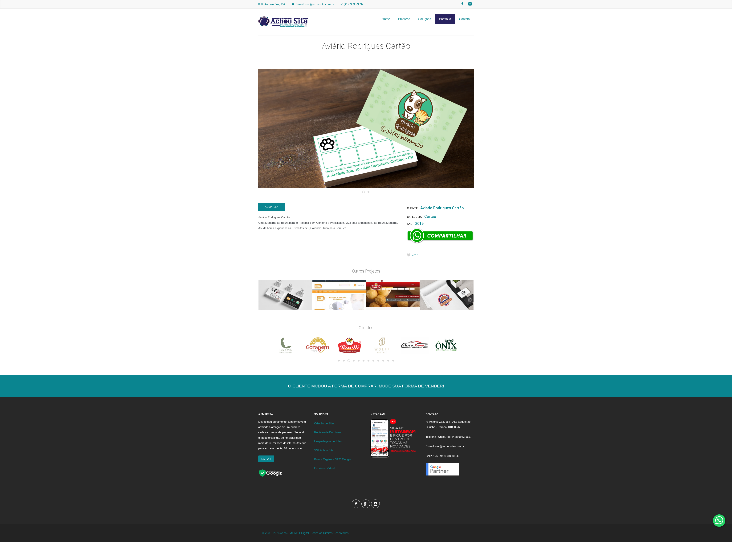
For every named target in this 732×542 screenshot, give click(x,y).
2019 (419, 223)
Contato (464, 19)
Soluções (424, 19)
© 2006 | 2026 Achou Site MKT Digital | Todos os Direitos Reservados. (305, 533)
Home (386, 19)
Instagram (470, 4)
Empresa (404, 19)
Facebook (462, 4)
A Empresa (271, 207)
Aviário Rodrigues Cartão (442, 208)
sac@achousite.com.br (319, 4)
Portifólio (445, 19)
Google (365, 504)
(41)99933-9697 (353, 4)
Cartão (430, 216)
